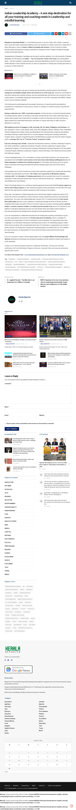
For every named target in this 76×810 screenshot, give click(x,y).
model (33, 618)
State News (9, 564)
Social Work (9, 556)
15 (57, 756)
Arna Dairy (30, 586)
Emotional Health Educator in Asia (53, 259)
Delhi (26, 596)
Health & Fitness (10, 521)
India (6, 525)
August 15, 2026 (52, 359)
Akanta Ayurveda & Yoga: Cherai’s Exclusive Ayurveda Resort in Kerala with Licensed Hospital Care (57, 502)
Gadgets (8, 517)
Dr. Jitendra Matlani (11, 602)
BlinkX (16, 592)
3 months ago (17, 444)
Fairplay (18, 605)
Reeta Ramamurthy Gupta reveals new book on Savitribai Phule (23, 460)
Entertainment (10, 503)
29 (57, 764)
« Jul (6, 771)
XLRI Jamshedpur (19, 631)
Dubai (21, 602)
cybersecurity (18, 596)
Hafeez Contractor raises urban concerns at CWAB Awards (58, 75)
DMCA (33, 785)
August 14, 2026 (18, 366)
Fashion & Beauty (11, 507)
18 (19, 760)
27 (38, 764)
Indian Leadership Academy (56, 261)
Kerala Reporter (15, 25)
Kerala (7, 528)
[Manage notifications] (71, 805)
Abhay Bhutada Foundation (13, 586)
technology (9, 631)
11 (19, 756)
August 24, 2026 (53, 78)
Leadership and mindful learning (37, 264)
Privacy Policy (25, 785)
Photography (9, 539)
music (14, 621)
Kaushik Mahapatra (19, 264)
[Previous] (36, 84)
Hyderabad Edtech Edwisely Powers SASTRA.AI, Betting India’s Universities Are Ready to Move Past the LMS (24, 354)
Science (7, 553)
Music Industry (23, 621)
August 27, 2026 (18, 78)
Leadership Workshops (55, 264)
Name (7, 407)
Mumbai (8, 621)
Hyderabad (15, 608)
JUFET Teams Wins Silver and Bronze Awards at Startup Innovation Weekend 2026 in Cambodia (56, 475)
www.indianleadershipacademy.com (35, 255)
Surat (14, 627)
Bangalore (12, 259)
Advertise (15, 785)
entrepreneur (9, 605)
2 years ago (17, 471)
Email (7, 415)
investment (26, 612)
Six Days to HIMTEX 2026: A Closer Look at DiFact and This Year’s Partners (59, 363)
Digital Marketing (10, 599)
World (7, 574)
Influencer (31, 608)
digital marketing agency (25, 599)
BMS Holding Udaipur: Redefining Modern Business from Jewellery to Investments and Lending (59, 354)
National (8, 535)
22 (57, 760)
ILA (16, 261)
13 (38, 756)
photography (17, 624)
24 (9, 764)
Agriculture (9, 482)
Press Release (10, 546)
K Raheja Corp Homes (12, 618)
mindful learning (10, 267)
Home (6, 8)
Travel (7, 571)
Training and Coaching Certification (31, 270)
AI (23, 586)
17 (9, 760)
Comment (8, 383)
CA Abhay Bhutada (25, 592)
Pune (25, 624)
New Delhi (8, 624)
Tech (6, 567)
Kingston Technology (18, 615)
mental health (24, 618)
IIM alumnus (9, 261)
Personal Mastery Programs (53, 267)
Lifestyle (8, 532)
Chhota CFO (9, 596)
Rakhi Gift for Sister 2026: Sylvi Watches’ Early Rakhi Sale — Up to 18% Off (24, 363)
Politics (8, 542)
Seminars (67, 267)
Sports (7, 560)
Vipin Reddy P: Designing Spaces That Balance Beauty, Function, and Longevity (56, 493)
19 (28, 760)
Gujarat (8, 608)
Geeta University (27, 605)
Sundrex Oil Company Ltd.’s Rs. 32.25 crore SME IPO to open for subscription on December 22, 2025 (53, 464)
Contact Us (42, 785)
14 (47, 756)
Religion (7, 549)
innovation (18, 612)
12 (28, 756)
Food (6, 514)
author (22, 589)
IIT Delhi (23, 608)
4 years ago (17, 455)
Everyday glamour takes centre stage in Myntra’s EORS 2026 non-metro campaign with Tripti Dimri (24, 440)
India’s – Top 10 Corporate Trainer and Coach (32, 261)
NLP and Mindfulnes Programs (26, 267)
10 (9, 756)
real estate (32, 624)
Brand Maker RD (33, 788)
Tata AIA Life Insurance (25, 627)
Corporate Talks (35, 259)
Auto (6, 493)
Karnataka (9, 264)
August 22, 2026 (18, 359)
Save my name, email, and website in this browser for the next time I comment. (30, 423)
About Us (7, 785)
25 (19, 764)
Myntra (31, 621)
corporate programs (23, 259)
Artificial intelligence (12, 589)
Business (11, 8)
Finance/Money (10, 510)
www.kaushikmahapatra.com (60, 255)
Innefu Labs (9, 612)
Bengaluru (8, 592)
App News (8, 486)
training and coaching (12, 270)
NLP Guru (40, 267)
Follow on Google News (54, 785)
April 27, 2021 (26, 25)
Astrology (8, 489)
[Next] (39, 84)
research (8, 627)
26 (28, 764)
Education (8, 500)
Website (41, 415)
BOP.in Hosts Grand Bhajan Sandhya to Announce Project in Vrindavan (25, 75)
